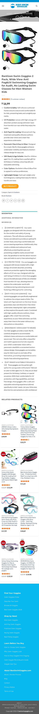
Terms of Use (9, 691)
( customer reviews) (18, 99)
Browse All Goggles (11, 605)
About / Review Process (12, 674)
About (19, 703)
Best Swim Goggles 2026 (13, 610)
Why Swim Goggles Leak (13, 651)
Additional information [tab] (12, 218)
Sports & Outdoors (23, 13)
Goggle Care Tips (10, 664)
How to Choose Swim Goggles (14, 647)
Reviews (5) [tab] (6, 222)
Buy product (10, 186)
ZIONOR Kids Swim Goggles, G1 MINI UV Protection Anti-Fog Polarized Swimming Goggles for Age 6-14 (28, 565)
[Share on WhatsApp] (3, 200)
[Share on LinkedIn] (23, 200)
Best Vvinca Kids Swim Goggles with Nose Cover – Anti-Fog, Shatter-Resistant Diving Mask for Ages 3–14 (29, 521)
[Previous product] (21, 17)
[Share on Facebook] (7, 200)
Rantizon (8, 196)
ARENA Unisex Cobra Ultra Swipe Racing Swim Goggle (10, 429)
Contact (7, 683)
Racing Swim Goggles (12, 633)
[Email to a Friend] (15, 200)
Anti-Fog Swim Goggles (12, 624)
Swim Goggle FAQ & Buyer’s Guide (16, 660)
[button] (3, 6)
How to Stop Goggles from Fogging (16, 656)
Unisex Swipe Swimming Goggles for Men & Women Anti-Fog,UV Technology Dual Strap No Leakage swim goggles (10, 565)
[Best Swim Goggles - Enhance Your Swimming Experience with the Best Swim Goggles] (19, 6)
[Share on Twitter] (11, 200)
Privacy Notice (9, 687)
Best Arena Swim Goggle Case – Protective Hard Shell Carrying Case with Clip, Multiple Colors (29, 475)
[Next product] (17, 17)
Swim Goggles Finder (11, 597)
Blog (5, 679)
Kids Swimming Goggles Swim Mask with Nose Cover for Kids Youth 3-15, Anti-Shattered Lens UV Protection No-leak (10, 521)
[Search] (36, 6)
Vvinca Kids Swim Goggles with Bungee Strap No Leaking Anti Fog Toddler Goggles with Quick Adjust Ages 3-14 (9, 477)
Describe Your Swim (11, 601)
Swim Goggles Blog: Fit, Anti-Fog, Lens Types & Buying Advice (19, 705)
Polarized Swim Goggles (12, 628)
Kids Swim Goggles (11, 620)
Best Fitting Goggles (11, 637)
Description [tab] (7, 213)
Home (9, 13)
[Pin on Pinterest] (19, 200)
